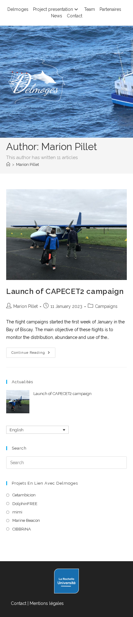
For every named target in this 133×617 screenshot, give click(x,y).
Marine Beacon (26, 520)
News (56, 15)
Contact (74, 15)
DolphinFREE (24, 503)
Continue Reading (33, 354)
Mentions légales (47, 603)
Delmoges (17, 9)
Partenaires (110, 9)
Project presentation (53, 9)
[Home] (8, 164)
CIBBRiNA (21, 529)
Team (89, 9)
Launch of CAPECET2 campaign (64, 291)
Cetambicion (24, 495)
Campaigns (106, 306)
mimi (17, 512)
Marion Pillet (27, 164)
